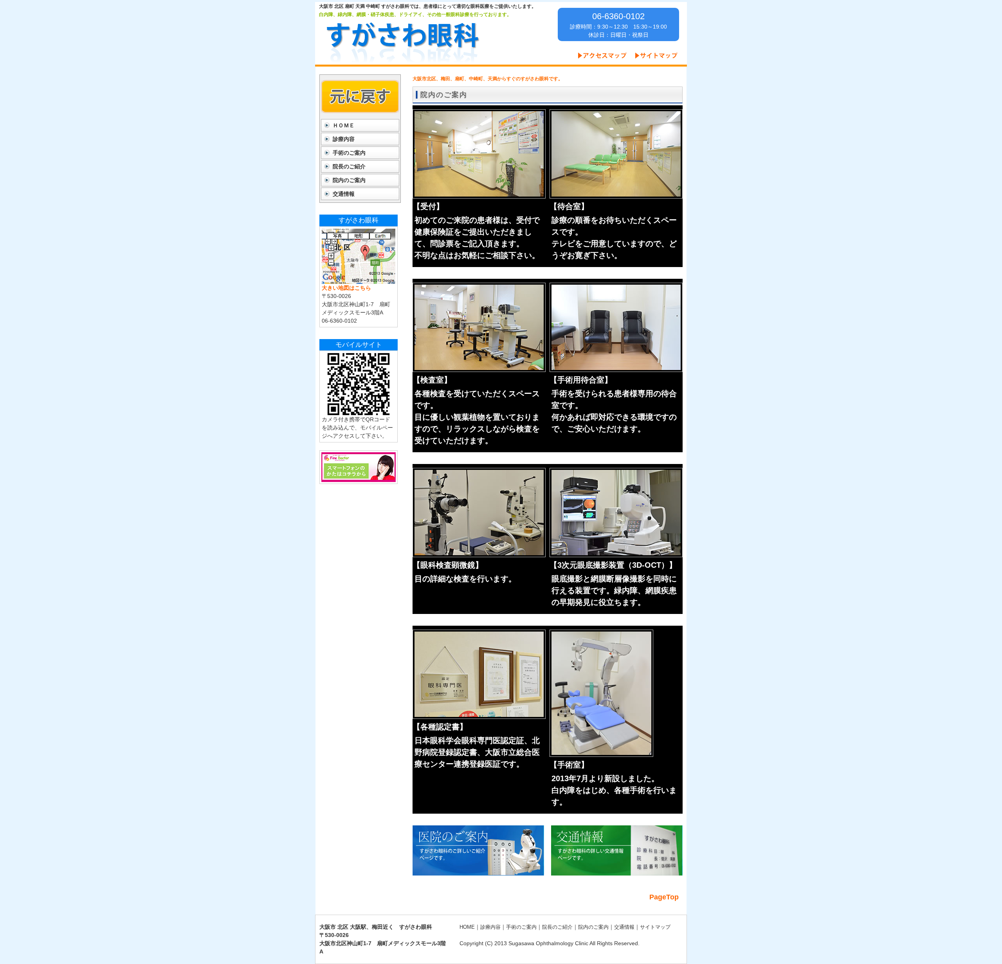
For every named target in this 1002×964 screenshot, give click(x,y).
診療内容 (344, 139)
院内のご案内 (349, 180)
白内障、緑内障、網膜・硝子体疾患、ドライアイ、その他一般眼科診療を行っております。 (415, 14)
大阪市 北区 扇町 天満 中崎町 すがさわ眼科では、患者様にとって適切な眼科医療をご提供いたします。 (427, 6)
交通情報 (344, 194)
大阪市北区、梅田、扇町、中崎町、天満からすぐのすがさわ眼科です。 (488, 78)
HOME (467, 927)
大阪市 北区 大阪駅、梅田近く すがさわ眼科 (375, 927)
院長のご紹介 (349, 166)
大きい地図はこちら (346, 288)
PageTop (664, 897)
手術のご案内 (349, 153)
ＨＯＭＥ (344, 125)
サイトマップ (655, 927)
